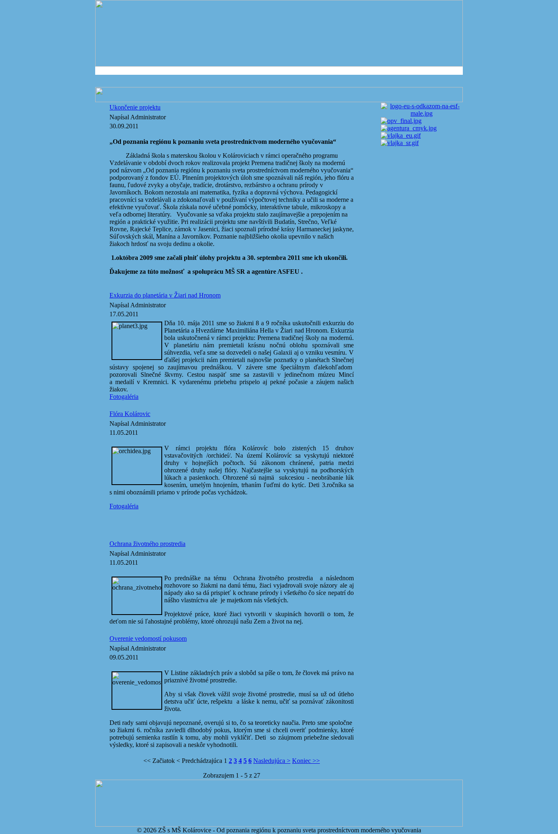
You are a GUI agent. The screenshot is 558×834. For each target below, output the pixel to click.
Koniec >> (306, 760)
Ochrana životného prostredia (147, 543)
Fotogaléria (123, 396)
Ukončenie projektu (135, 107)
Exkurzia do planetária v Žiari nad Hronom (165, 295)
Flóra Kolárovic (129, 413)
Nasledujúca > (271, 760)
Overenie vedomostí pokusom (148, 638)
